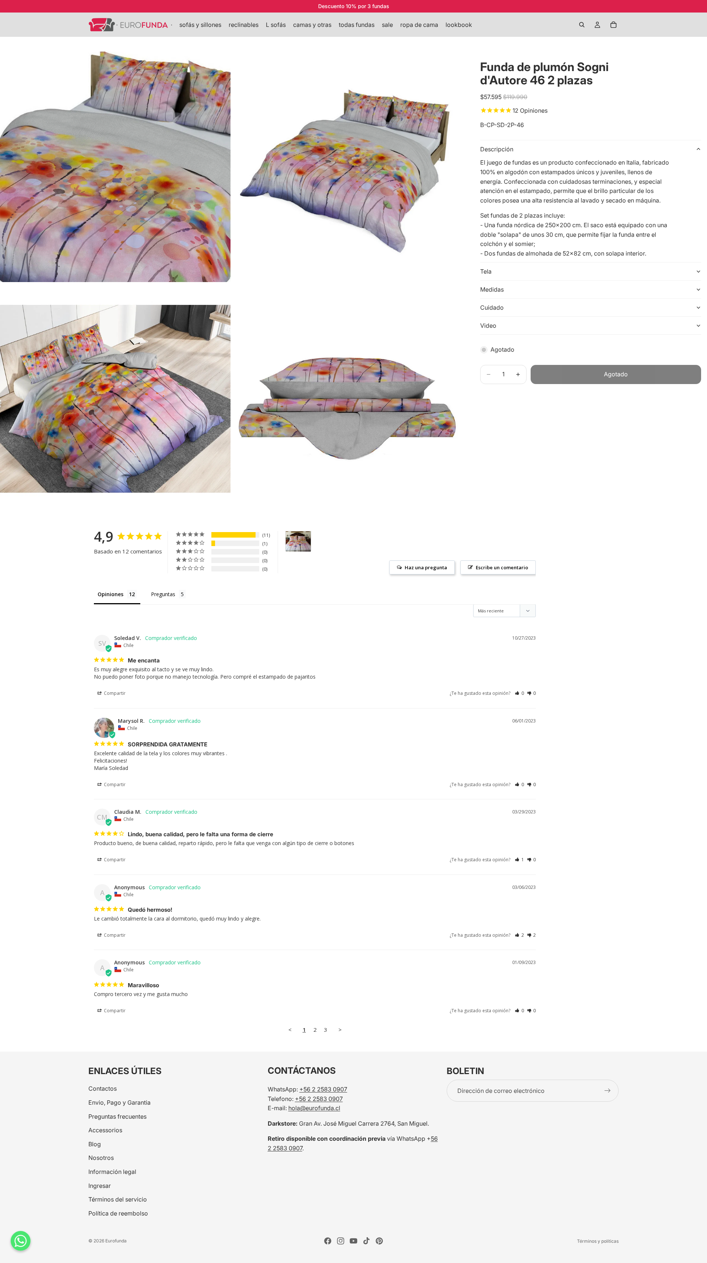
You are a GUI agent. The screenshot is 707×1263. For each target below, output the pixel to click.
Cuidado (492, 307)
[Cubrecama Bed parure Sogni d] (298, 541)
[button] (519, 693)
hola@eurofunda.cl (314, 1108)
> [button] (340, 1029)
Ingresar (99, 1185)
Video (488, 325)
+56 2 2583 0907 (323, 1089)
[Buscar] (582, 25)
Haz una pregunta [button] (426, 567)
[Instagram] (340, 1240)
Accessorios (105, 1130)
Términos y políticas (598, 1241)
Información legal (112, 1171)
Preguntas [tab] (163, 594)
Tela (486, 271)
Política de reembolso (118, 1213)
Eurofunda (116, 1240)
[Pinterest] (379, 1240)
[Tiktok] (366, 1240)
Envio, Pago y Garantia (119, 1102)
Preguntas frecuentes (117, 1116)
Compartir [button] (114, 693)
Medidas (492, 289)
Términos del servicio (117, 1199)
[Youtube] (353, 1240)
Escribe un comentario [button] (502, 567)
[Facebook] (327, 1240)
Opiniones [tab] (110, 594)
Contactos (102, 1088)
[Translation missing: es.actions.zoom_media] (115, 167)
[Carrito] (613, 25)
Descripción (496, 149)
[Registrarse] (607, 1090)
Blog (94, 1143)
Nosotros (101, 1157)
